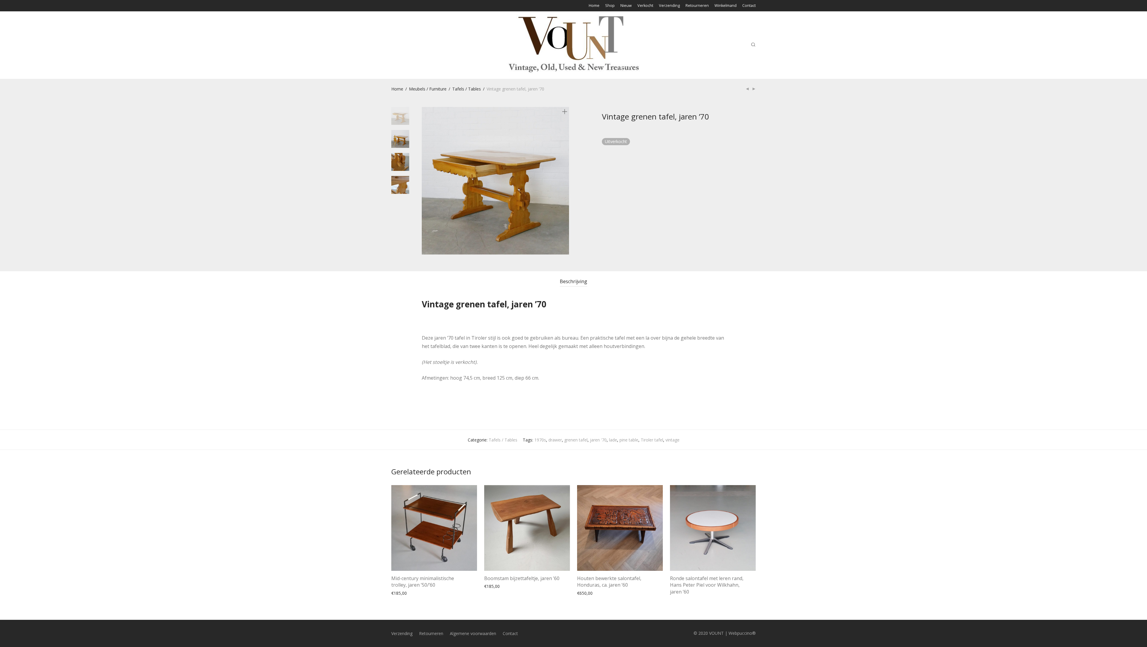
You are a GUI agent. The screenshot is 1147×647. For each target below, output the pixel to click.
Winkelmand (725, 6)
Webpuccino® (742, 633)
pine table (628, 440)
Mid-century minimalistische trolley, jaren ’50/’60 (422, 581)
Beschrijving (573, 281)
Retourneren (697, 6)
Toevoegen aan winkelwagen (416, 593)
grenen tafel (576, 440)
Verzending (669, 6)
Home (594, 6)
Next (566, 181)
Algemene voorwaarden (473, 633)
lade (613, 440)
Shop (610, 6)
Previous (425, 181)
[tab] (573, 281)
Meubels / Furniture (428, 89)
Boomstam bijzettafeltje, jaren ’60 (521, 578)
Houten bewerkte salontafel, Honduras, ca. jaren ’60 (609, 581)
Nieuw (626, 6)
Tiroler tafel (652, 440)
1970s (540, 440)
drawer (555, 440)
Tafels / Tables (466, 89)
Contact (749, 6)
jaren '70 (598, 440)
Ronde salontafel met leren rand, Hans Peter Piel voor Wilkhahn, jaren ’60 (706, 585)
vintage (672, 440)
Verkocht (645, 6)
